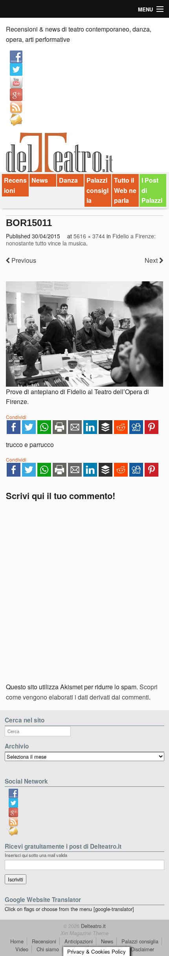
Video (21, 949)
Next (152, 260)
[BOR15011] (84, 334)
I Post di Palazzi (151, 190)
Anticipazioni (78, 941)
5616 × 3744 (89, 236)
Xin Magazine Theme (84, 933)
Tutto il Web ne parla (125, 190)
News (39, 180)
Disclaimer (142, 949)
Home (17, 941)
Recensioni (15, 185)
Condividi (16, 416)
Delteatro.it (92, 926)
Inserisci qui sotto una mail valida (36, 855)
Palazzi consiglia (97, 190)
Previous (23, 260)
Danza (68, 180)
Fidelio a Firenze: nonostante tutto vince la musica (81, 239)
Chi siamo (48, 949)
